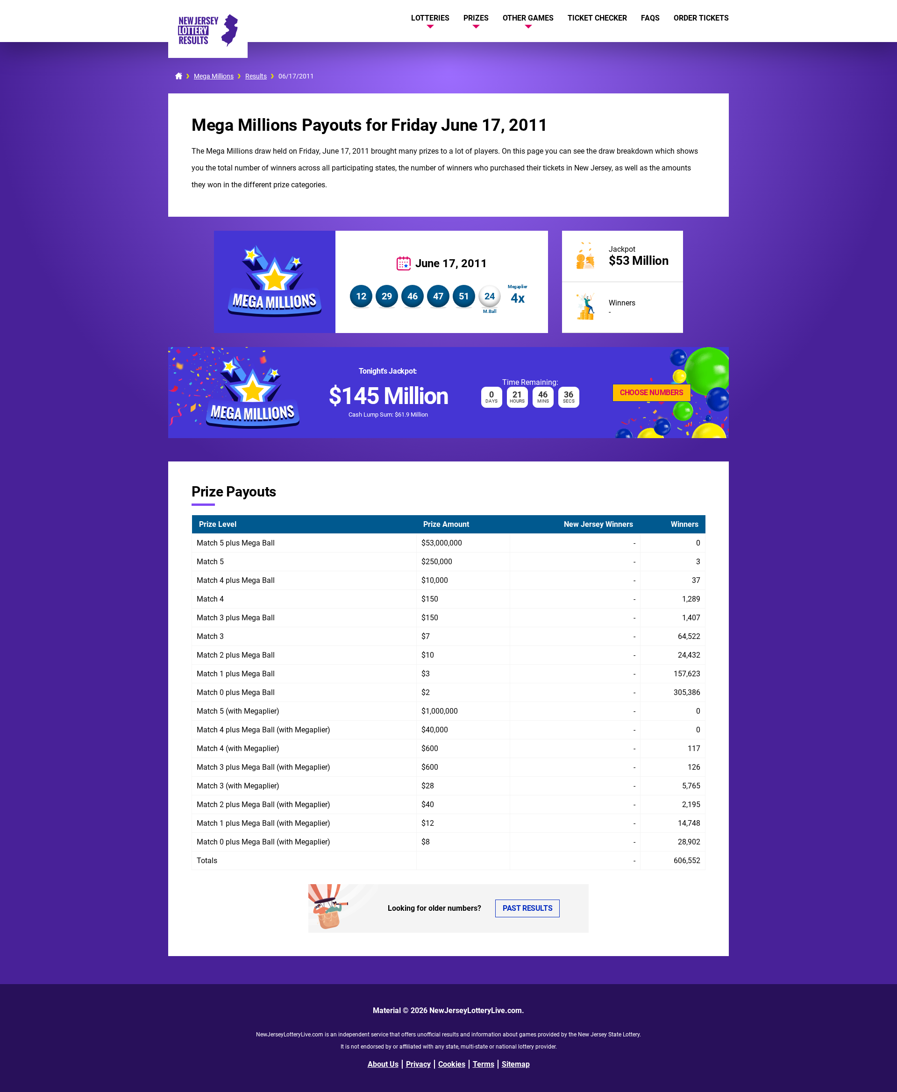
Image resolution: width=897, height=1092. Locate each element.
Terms (483, 1064)
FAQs (650, 18)
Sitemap (516, 1064)
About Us (383, 1064)
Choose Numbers (651, 392)
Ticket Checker (597, 18)
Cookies (451, 1064)
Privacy (418, 1064)
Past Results (527, 908)
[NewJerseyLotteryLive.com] (208, 44)
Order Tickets (701, 18)
